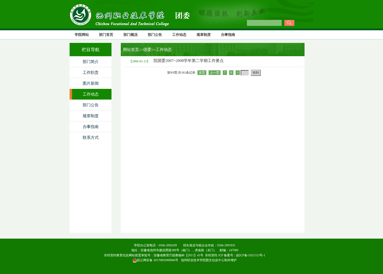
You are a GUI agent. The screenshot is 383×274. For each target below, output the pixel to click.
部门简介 (91, 61)
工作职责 (91, 72)
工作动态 (179, 34)
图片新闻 (91, 83)
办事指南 (228, 34)
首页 (202, 72)
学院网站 (82, 34)
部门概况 (130, 34)
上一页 (214, 72)
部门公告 (155, 34)
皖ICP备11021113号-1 (250, 255)
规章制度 (204, 34)
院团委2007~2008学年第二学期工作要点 (189, 60)
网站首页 (130, 49)
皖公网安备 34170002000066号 (157, 260)
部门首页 (106, 34)
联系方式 (91, 137)
